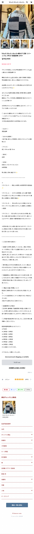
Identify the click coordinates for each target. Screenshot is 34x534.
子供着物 (4, 446)
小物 (2, 491)
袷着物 (3, 479)
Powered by (15, 516)
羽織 (2, 485)
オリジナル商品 (5, 435)
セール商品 (4, 451)
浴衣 (2, 429)
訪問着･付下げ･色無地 (8, 468)
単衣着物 (4, 457)
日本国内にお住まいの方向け (17, 368)
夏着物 (3, 440)
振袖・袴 (3, 474)
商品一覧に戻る (17, 505)
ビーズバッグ (5, 496)
